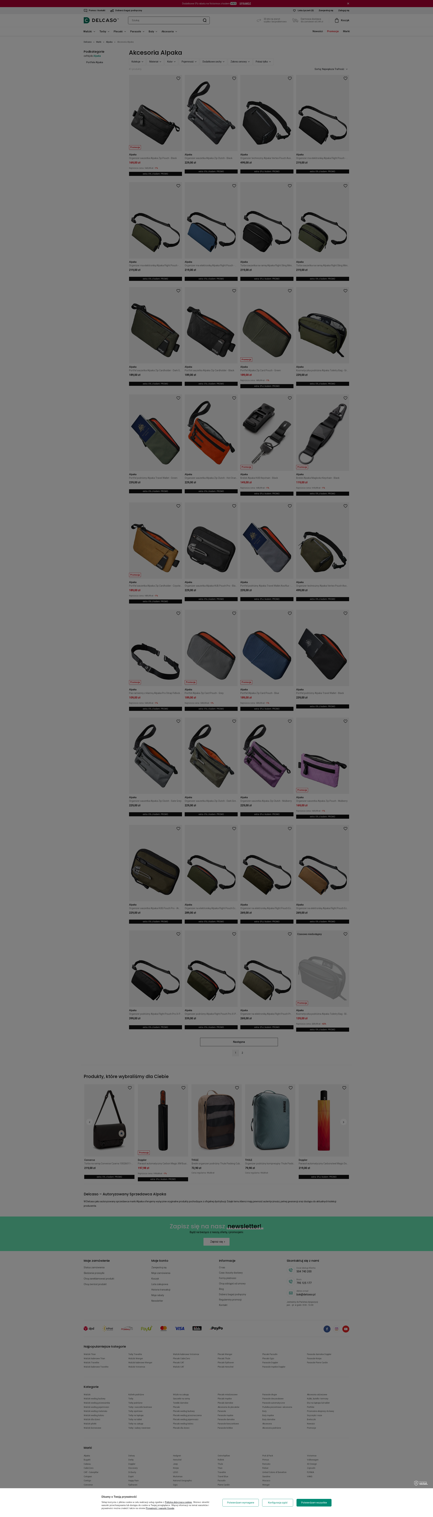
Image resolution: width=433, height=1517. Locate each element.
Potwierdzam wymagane (240, 1502)
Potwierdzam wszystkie (314, 1502)
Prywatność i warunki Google (160, 1508)
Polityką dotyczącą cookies (178, 1502)
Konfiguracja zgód (277, 1502)
